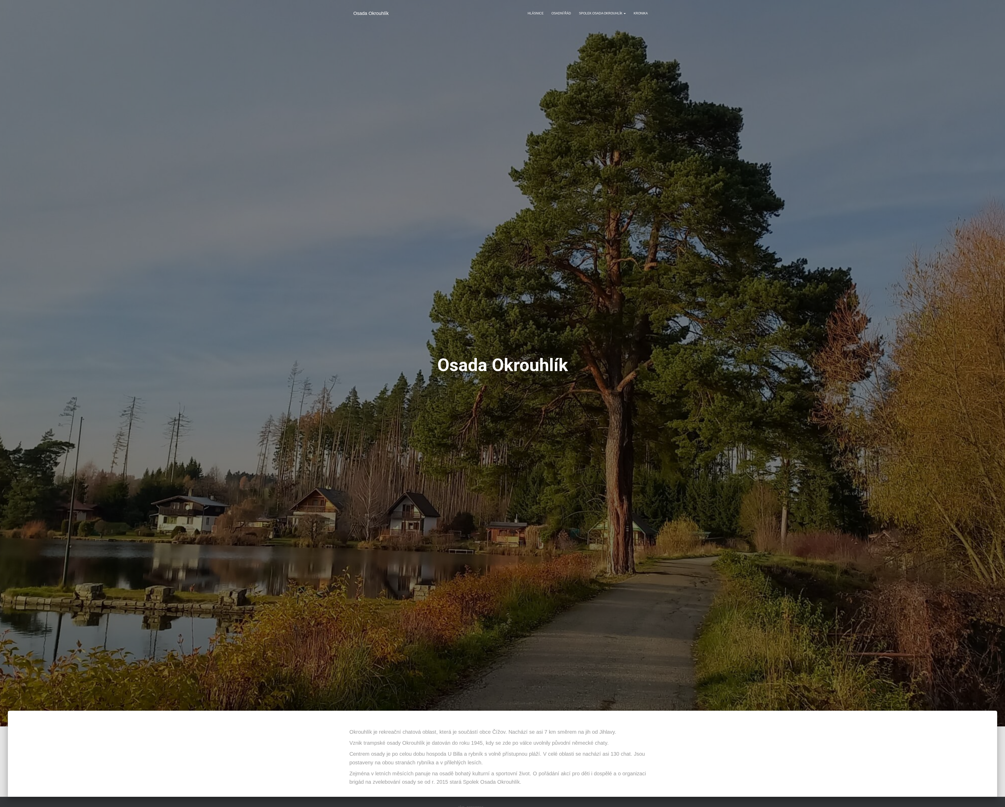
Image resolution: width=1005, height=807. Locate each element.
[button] (624, 13)
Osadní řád (561, 13)
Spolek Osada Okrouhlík (601, 13)
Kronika (641, 13)
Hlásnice (536, 13)
